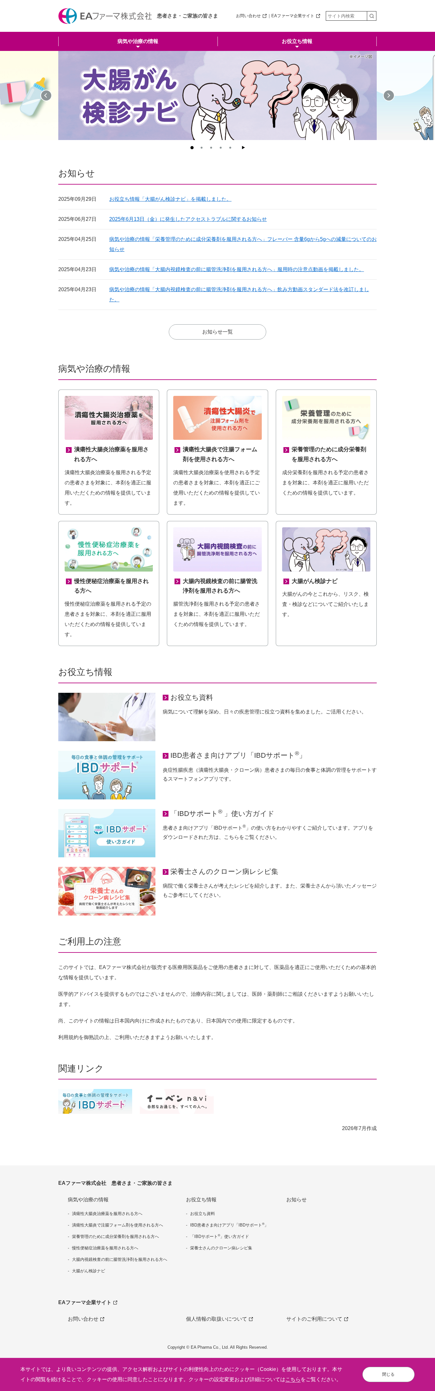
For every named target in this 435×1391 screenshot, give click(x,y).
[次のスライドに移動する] (389, 95)
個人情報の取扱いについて (216, 1319)
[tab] (192, 147)
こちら (293, 1379)
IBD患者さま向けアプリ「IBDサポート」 (238, 755)
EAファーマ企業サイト (292, 15)
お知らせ (296, 1199)
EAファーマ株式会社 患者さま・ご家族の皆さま (115, 1183)
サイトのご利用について (314, 1319)
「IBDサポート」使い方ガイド (219, 1236)
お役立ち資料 (191, 697)
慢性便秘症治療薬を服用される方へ (105, 1248)
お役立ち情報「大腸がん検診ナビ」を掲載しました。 (170, 199)
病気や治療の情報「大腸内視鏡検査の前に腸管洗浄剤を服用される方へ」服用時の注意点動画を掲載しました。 (236, 269)
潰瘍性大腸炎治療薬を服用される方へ (107, 1213)
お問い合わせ (248, 15)
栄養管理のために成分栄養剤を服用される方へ (115, 1236)
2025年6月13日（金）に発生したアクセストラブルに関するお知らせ (188, 219)
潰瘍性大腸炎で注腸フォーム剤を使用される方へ (117, 1225)
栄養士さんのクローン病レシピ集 (224, 871)
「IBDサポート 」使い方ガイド (222, 813)
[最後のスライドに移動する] (46, 95)
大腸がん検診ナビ (88, 1270)
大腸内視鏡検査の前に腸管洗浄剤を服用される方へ (119, 1259)
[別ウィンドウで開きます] (177, 1101)
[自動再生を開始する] (243, 147)
